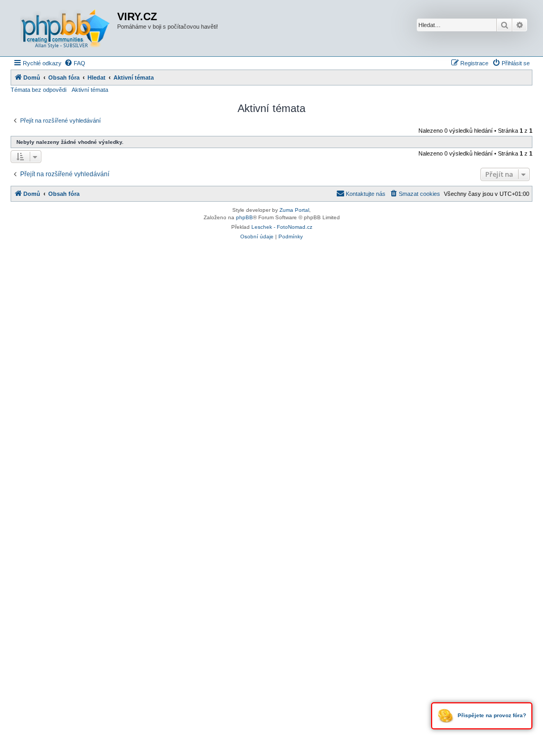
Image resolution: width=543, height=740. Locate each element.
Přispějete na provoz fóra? (491, 715)
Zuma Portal (294, 210)
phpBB (244, 217)
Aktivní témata (90, 90)
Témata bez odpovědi (38, 90)
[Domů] (65, 28)
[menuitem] (74, 63)
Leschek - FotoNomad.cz (281, 227)
